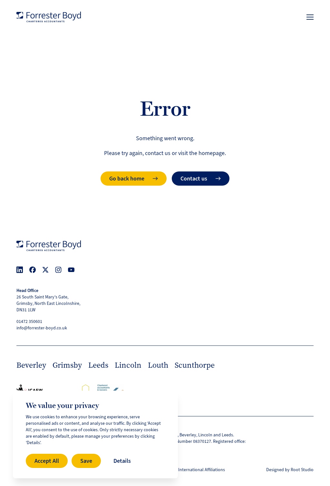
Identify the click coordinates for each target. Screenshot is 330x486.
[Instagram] (58, 270)
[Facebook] (32, 270)
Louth (158, 365)
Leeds (98, 365)
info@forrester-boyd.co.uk (41, 328)
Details (122, 460)
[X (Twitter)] (45, 270)
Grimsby (67, 365)
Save (86, 460)
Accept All (46, 460)
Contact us (193, 178)
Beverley (31, 365)
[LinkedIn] (19, 270)
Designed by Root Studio (290, 469)
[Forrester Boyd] (48, 17)
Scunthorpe (195, 365)
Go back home (126, 178)
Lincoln (128, 365)
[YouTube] (71, 270)
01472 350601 (29, 321)
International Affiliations (201, 469)
